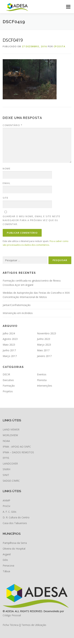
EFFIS (6, 458)
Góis (5, 560)
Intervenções (44, 385)
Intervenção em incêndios (18, 313)
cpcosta (59, 46)
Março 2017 (10, 356)
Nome (6, 168)
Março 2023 (44, 344)
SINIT (6, 475)
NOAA (6, 441)
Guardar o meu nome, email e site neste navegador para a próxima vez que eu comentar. (31, 220)
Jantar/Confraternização (17, 305)
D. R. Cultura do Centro (16, 517)
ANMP (6, 500)
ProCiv (6, 506)
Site (5, 197)
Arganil (7, 554)
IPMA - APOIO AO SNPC (17, 446)
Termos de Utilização (33, 625)
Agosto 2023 (10, 339)
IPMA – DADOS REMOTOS (18, 452)
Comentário (12, 125)
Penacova (8, 565)
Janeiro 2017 (44, 356)
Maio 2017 (43, 350)
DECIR (6, 374)
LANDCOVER (10, 463)
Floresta (42, 380)
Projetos (8, 391)
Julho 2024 (9, 333)
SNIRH (6, 469)
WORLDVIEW (10, 435)
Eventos (41, 374)
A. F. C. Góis (9, 511)
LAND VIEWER (11, 429)
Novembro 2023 (46, 333)
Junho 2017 (9, 350)
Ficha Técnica (10, 625)
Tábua (6, 571)
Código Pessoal (12, 615)
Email (6, 183)
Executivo (8, 380)
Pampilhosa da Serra (15, 543)
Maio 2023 (9, 344)
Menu (68, 6)
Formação (9, 385)
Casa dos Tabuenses (15, 523)
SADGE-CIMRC (11, 480)
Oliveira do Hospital (14, 548)
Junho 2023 (43, 339)
